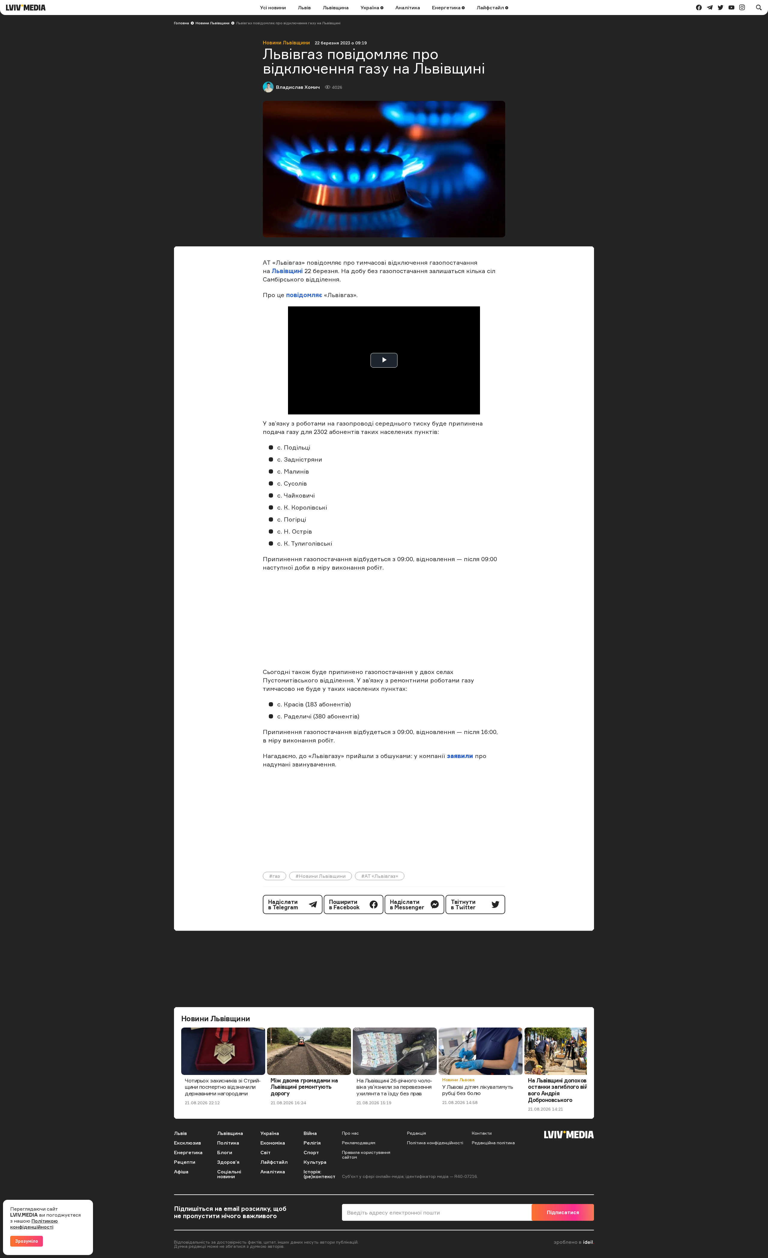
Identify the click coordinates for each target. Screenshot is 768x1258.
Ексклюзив (187, 1143)
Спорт (311, 1152)
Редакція (416, 1133)
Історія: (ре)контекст (319, 1174)
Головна (181, 23)
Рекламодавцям (358, 1142)
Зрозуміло (26, 1241)
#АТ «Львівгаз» (379, 876)
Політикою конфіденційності (34, 1224)
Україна (370, 8)
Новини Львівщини (213, 23)
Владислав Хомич (298, 87)
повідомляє (304, 295)
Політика (228, 1143)
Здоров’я (228, 1162)
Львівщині (287, 271)
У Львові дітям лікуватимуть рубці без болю (477, 1090)
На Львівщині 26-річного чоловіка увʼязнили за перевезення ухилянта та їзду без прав (394, 1087)
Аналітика (407, 8)
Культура (315, 1162)
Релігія (312, 1143)
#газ (274, 876)
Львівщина (336, 8)
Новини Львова (458, 1079)
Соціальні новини (229, 1174)
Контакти (482, 1133)
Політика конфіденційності (435, 1142)
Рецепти (184, 1162)
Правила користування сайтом (366, 1155)
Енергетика (447, 8)
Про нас (350, 1133)
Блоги (224, 1152)
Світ (265, 1152)
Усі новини (273, 8)
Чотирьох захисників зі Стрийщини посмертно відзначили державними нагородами (223, 1087)
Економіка (272, 1143)
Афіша (181, 1172)
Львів (304, 8)
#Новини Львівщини (321, 876)
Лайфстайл (491, 8)
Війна (310, 1133)
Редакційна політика (493, 1142)
